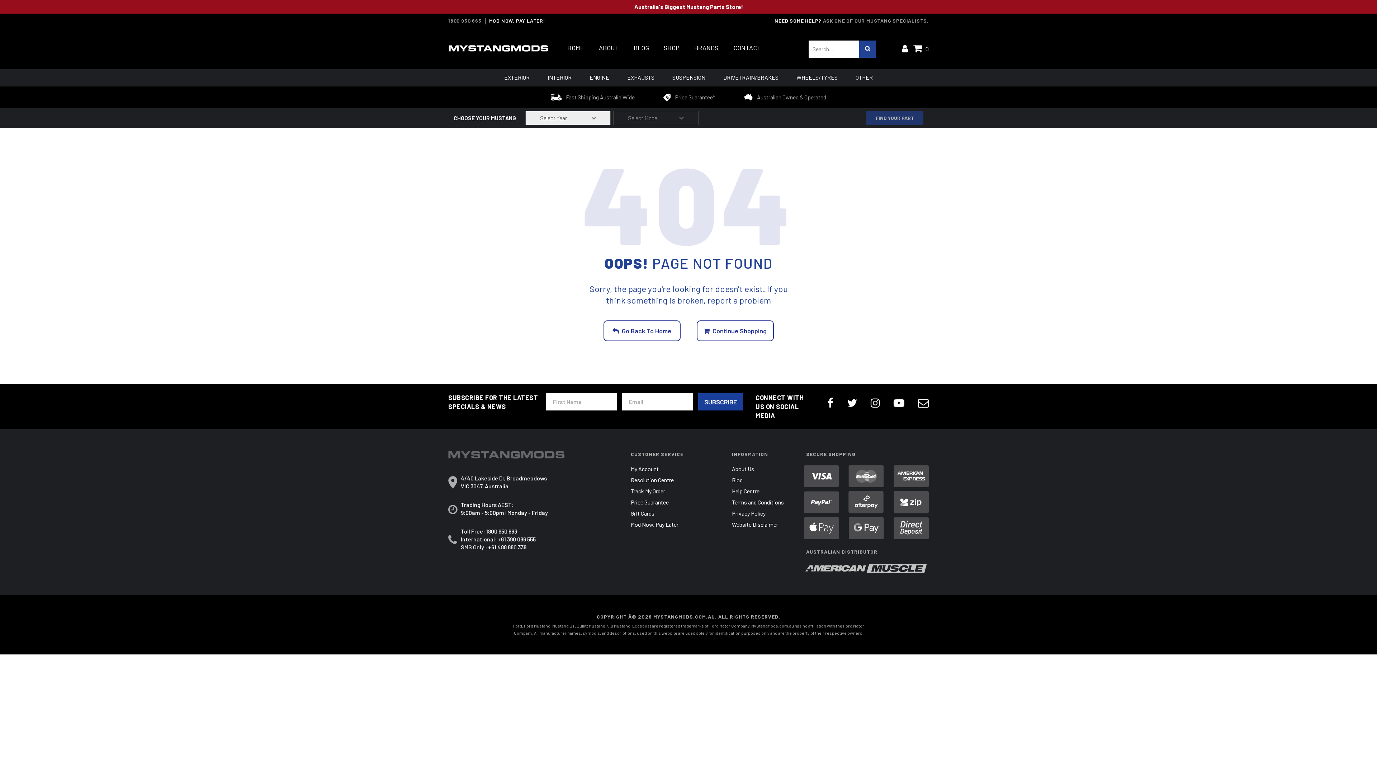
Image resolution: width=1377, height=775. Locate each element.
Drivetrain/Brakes (751, 77)
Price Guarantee (650, 502)
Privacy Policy (749, 513)
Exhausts (640, 77)
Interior (560, 77)
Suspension (688, 77)
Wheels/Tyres (817, 77)
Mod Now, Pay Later (654, 524)
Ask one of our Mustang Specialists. (876, 21)
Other (864, 77)
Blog (641, 48)
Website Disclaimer (755, 524)
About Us (743, 468)
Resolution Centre (652, 479)
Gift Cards (642, 513)
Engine (599, 77)
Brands (706, 48)
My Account (645, 468)
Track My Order (648, 491)
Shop (672, 48)
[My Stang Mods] (498, 48)
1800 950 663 (465, 21)
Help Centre (746, 491)
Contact (747, 48)
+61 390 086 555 (517, 539)
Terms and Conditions (758, 502)
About (609, 48)
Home (575, 48)
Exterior (517, 77)
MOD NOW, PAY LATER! (517, 21)
